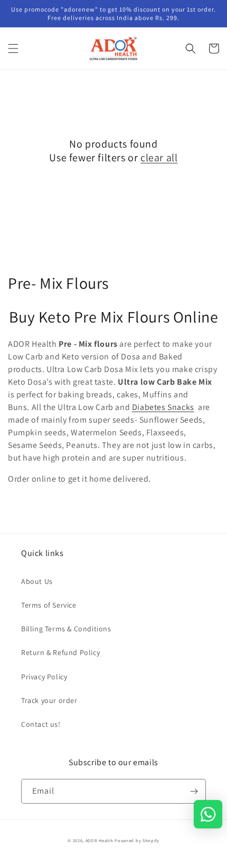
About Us (37, 581)
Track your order (49, 700)
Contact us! (41, 724)
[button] (13, 48)
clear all (158, 157)
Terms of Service (49, 605)
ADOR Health (100, 840)
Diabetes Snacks (163, 407)
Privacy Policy (44, 676)
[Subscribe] (193, 791)
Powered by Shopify (137, 840)
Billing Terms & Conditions (66, 628)
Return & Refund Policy (60, 652)
